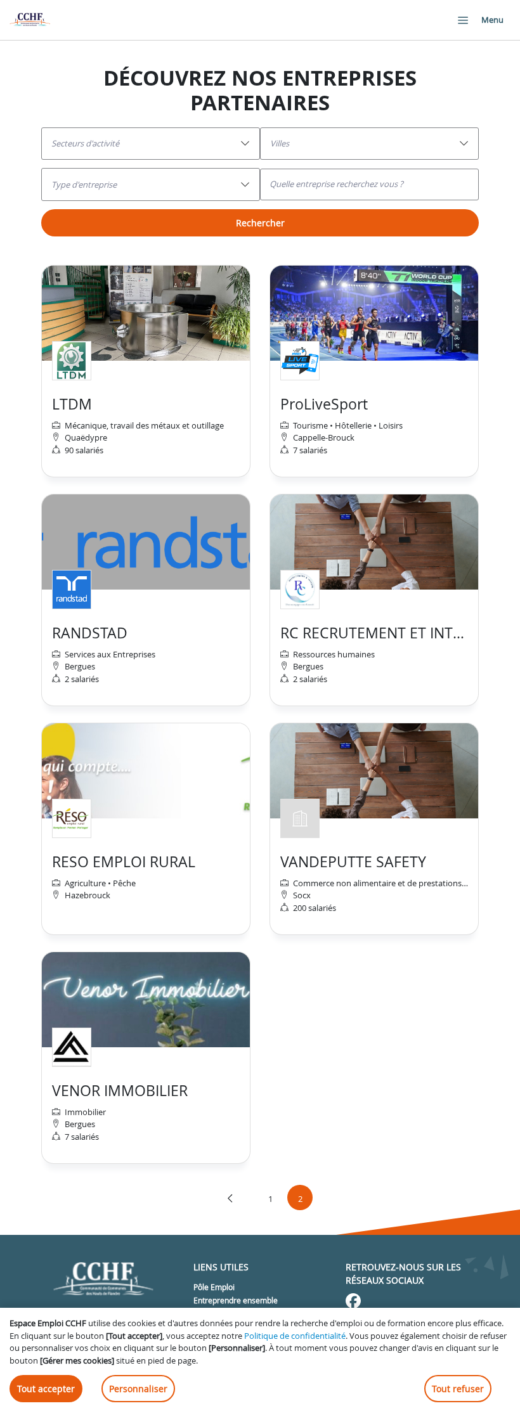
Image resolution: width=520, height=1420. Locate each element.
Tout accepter (46, 1389)
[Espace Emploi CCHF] (29, 20)
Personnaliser (138, 1389)
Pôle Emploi (214, 1287)
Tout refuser (458, 1389)
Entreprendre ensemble (235, 1300)
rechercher (260, 223)
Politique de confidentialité (295, 1335)
